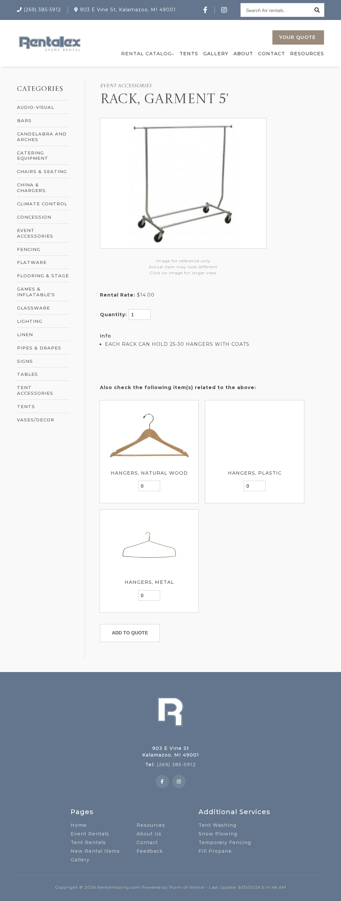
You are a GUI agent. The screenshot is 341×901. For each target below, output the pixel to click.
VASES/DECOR (35, 419)
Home (79, 825)
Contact (271, 54)
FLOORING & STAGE (43, 275)
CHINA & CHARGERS (31, 187)
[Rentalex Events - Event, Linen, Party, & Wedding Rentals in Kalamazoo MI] (49, 51)
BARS (24, 120)
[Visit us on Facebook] (205, 10)
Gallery (215, 54)
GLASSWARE (33, 308)
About (243, 54)
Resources (307, 54)
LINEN (25, 334)
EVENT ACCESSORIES (35, 233)
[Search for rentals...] (317, 10)
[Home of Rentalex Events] (170, 737)
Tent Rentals (88, 842)
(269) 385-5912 (176, 765)
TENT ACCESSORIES (35, 390)
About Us (149, 834)
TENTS (26, 406)
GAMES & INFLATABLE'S (36, 291)
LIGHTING (29, 321)
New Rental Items (95, 851)
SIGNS (25, 361)
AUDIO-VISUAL (35, 107)
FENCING (28, 249)
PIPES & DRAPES (39, 347)
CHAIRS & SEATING (42, 171)
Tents (188, 54)
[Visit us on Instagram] (224, 10)
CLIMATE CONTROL (42, 203)
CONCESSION (34, 217)
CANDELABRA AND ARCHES (42, 136)
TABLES (27, 374)
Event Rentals (90, 834)
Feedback (150, 851)
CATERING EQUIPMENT (32, 155)
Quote (297, 37)
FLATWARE (32, 262)
